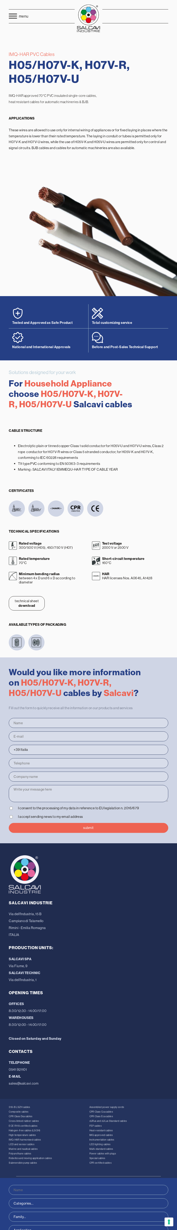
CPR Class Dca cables (20, 1116)
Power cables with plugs (102, 1153)
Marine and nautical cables (23, 1148)
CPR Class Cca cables (101, 1111)
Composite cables (18, 1111)
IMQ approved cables (101, 1135)
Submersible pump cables (23, 1162)
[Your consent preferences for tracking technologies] (169, 1222)
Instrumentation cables (101, 1139)
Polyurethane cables (20, 1153)
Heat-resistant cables (101, 1130)
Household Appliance (68, 383)
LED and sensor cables (21, 1144)
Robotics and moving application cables (30, 1158)
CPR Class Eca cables (101, 1116)
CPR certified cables (100, 1162)
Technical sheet (27, 603)
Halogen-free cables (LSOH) (24, 1130)
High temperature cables (22, 1135)
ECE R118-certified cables (23, 1125)
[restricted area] (155, 16)
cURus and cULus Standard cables (108, 1121)
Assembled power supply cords (106, 1107)
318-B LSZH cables (19, 1107)
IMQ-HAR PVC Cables (31, 54)
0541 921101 (18, 1069)
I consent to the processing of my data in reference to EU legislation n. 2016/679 (78, 808)
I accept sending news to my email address (50, 816)
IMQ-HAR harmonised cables (25, 1139)
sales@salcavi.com (23, 1083)
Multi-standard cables (101, 1148)
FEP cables (95, 1125)
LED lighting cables (100, 1144)
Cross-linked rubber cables (24, 1121)
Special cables (97, 1158)
